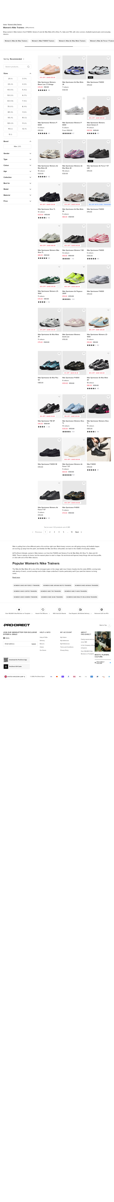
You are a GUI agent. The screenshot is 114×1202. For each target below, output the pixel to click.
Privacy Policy (64, 650)
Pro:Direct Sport (40, 676)
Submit (34, 644)
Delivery (42, 641)
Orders (42, 647)
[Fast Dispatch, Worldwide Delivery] (80, 610)
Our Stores (43, 650)
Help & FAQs (44, 637)
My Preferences (65, 644)
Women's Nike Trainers (15, 24)
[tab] (6, 638)
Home (5, 24)
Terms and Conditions (66, 647)
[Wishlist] (59, 58)
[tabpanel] (20, 644)
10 (72, 532)
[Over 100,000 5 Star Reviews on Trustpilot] (19, 610)
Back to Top (103, 625)
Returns (42, 644)
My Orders (63, 637)
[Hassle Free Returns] (42, 610)
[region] (57, 41)
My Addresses (64, 641)
